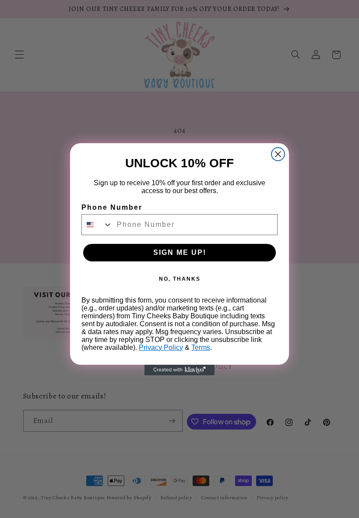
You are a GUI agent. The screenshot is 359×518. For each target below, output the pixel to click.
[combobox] (97, 225)
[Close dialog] (278, 154)
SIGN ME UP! (179, 252)
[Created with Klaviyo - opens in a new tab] (179, 370)
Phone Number (111, 207)
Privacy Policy (161, 347)
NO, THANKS (180, 279)
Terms (200, 347)
